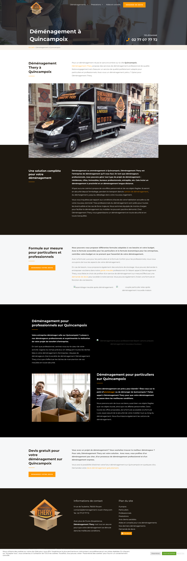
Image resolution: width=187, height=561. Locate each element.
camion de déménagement (136, 192)
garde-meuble (106, 270)
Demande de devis (127, 529)
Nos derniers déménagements (132, 526)
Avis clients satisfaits (127, 519)
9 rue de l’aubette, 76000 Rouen (88, 507)
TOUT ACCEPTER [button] (169, 553)
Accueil (31, 47)
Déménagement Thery (82, 66)
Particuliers (123, 510)
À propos (122, 507)
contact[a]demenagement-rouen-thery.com (93, 510)
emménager (109, 392)
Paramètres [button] (156, 553)
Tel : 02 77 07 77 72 (81, 513)
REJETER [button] (180, 553)
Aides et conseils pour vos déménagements (138, 523)
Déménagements (78, 5)
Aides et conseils (113, 5)
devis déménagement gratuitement (103, 468)
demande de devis (80, 277)
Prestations (96, 5)
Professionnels (125, 513)
